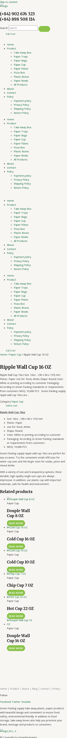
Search (4, 28)
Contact (11, 92)
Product (11, 48)
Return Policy (21, 112)
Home (10, 44)
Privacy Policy (21, 104)
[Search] (44, 29)
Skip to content (9, 2)
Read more (16, 523)
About (10, 88)
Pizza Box (19, 72)
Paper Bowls (21, 80)
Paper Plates (21, 68)
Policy (10, 96)
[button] (11, 405)
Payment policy (22, 100)
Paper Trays (21, 56)
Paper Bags (20, 60)
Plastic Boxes (21, 76)
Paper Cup (20, 64)
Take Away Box (22, 52)
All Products (20, 84)
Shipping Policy (22, 108)
